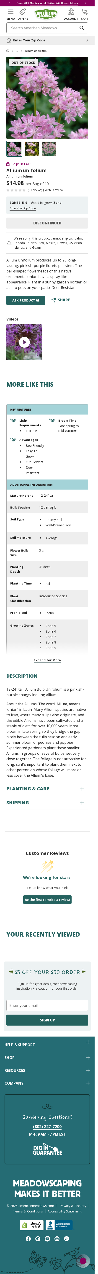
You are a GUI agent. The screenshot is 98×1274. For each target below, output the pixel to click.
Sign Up (47, 1020)
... (17, 51)
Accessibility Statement (65, 1211)
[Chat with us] (83, 1261)
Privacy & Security (73, 1206)
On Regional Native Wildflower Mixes (54, 3)
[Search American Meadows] (82, 28)
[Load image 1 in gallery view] (14, 149)
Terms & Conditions (28, 1211)
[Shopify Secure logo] (32, 1225)
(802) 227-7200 (47, 1126)
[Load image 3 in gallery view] (49, 149)
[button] (10, 14)
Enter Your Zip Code (23, 208)
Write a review (54, 190)
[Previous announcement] (9, 3)
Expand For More (47, 660)
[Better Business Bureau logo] (60, 1225)
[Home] (7, 51)
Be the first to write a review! (47, 899)
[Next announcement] (85, 3)
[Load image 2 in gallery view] (32, 149)
